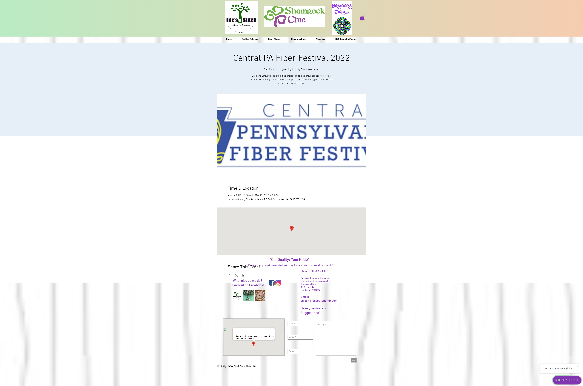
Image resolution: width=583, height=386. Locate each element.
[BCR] (260, 295)
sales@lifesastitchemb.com (319, 300)
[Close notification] (578, 366)
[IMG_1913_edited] (248, 295)
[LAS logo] (237, 295)
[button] (362, 17)
